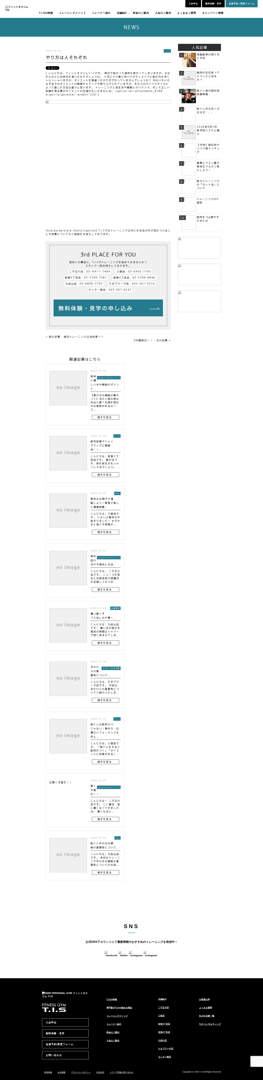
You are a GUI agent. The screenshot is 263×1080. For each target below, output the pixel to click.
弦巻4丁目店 (164, 1032)
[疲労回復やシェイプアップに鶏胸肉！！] (68, 472)
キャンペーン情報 (213, 12)
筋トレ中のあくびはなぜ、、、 (208, 110)
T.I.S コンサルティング (210, 1024)
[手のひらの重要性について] (68, 697)
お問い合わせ (54, 1055)
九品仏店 (162, 1040)
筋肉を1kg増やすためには (208, 218)
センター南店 (164, 1057)
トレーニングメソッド (72, 12)
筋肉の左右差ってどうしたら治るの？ (208, 76)
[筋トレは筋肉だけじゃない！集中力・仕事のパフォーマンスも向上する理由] (68, 755)
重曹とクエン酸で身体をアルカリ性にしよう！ (208, 166)
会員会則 (100, 1072)
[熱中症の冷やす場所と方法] (68, 587)
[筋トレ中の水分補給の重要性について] (68, 874)
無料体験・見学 (213, 3)
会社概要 (61, 1072)
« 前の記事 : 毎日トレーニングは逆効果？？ (75, 336)
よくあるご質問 (186, 12)
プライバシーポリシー (81, 1072)
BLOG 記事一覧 (206, 1016)
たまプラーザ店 (165, 1048)
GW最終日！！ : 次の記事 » (152, 340)
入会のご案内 (163, 12)
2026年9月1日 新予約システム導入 (208, 130)
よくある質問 (205, 1007)
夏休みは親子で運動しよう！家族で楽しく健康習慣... (105, 503)
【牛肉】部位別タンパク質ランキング (208, 148)
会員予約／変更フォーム (241, 3)
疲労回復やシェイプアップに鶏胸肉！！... (102, 445)
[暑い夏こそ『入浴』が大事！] (68, 644)
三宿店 (161, 1016)
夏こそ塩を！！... (96, 790)
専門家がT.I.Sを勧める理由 (119, 1007)
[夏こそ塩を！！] (60, 786)
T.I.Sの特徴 (46, 12)
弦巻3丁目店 (164, 1024)
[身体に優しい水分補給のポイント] (68, 407)
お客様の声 (204, 999)
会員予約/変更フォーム (60, 1044)
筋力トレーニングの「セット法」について (208, 184)
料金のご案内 (141, 12)
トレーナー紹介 (101, 12)
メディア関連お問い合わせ (121, 1072)
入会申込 (193, 3)
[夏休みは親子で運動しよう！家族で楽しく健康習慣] (68, 529)
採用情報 (48, 1072)
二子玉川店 (163, 1007)
